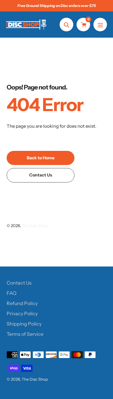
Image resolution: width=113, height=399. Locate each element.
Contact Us (19, 283)
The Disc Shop (35, 225)
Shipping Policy (24, 324)
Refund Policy (22, 303)
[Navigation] (100, 24)
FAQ (12, 293)
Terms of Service (25, 334)
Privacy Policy (22, 313)
